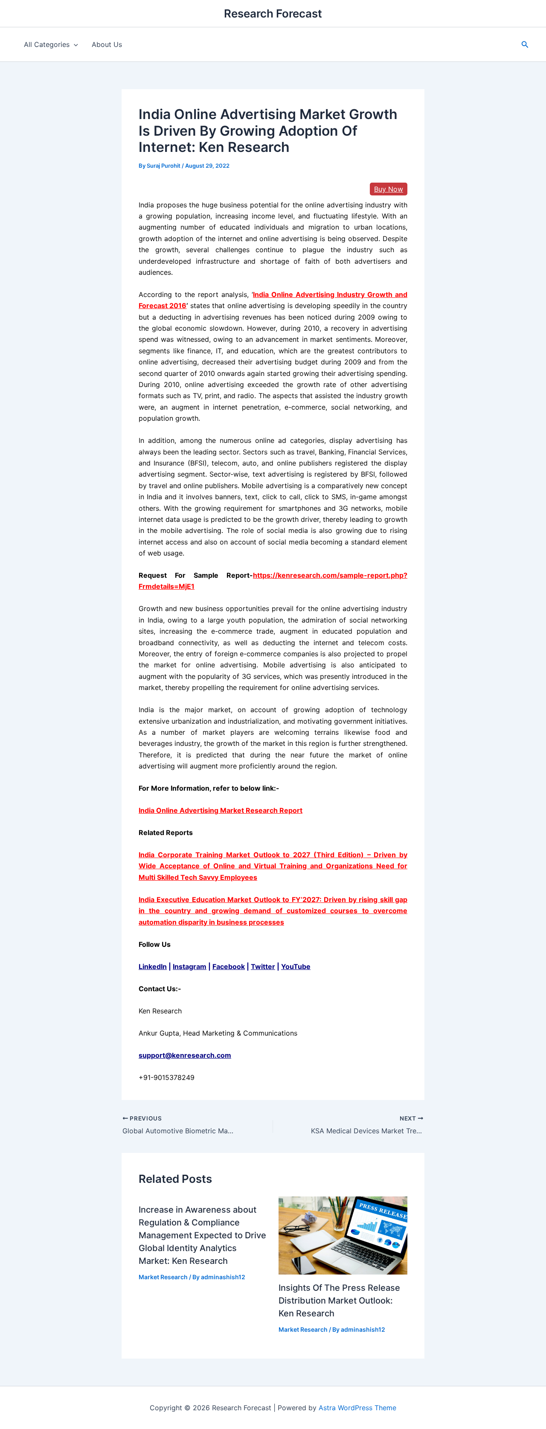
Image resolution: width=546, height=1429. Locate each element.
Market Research (163, 1277)
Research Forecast (273, 13)
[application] (74, 44)
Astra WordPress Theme (357, 1407)
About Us (107, 44)
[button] (525, 44)
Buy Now (388, 189)
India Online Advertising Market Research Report (220, 810)
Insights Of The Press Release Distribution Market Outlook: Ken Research (339, 1300)
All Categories (47, 44)
